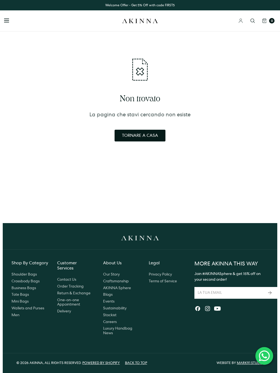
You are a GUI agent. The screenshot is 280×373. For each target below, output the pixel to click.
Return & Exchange (74, 293)
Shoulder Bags (24, 274)
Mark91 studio (250, 363)
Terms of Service (163, 281)
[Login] (240, 20)
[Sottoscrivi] (270, 293)
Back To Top (136, 363)
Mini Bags (20, 301)
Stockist (109, 315)
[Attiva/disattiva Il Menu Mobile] (10, 21)
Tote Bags (20, 295)
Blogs (108, 295)
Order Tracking (70, 286)
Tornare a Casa (140, 135)
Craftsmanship (116, 281)
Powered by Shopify (101, 363)
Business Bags (23, 288)
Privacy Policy (160, 274)
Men (15, 315)
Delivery (64, 311)
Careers (110, 322)
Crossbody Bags (25, 281)
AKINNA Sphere (117, 288)
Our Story (111, 274)
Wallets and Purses (27, 308)
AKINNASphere (218, 274)
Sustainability (115, 308)
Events (109, 301)
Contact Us (66, 280)
